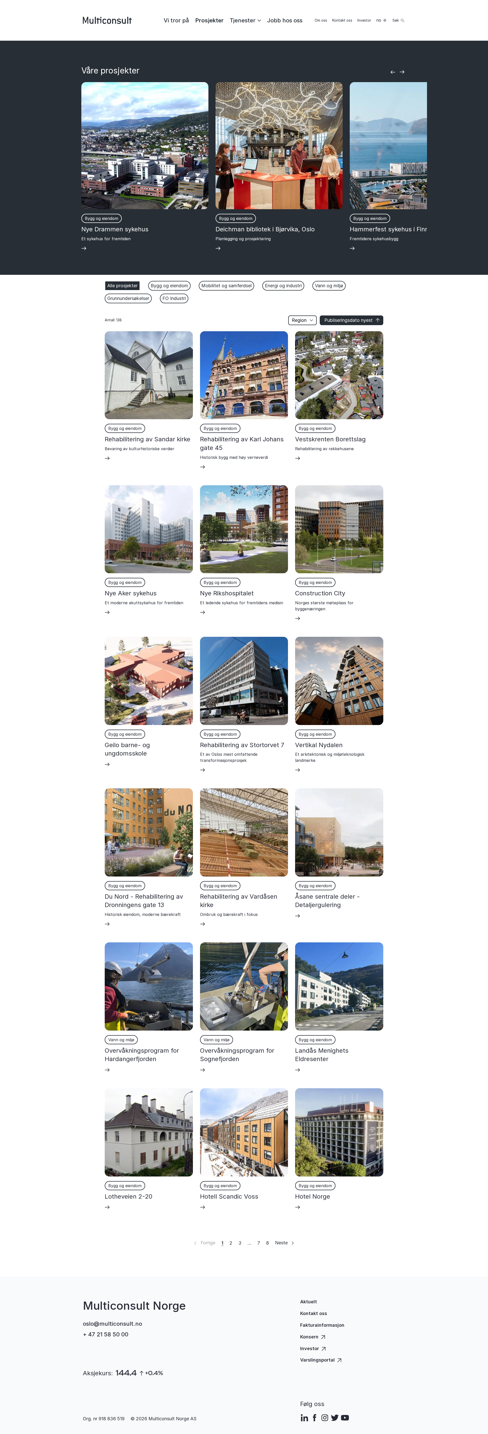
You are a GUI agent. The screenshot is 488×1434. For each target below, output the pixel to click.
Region (299, 320)
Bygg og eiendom (169, 285)
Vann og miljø (329, 285)
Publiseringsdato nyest (348, 320)
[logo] (107, 20)
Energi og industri (283, 285)
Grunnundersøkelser (128, 298)
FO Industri (174, 298)
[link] (176, 20)
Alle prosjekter (122, 285)
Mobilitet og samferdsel (226, 285)
